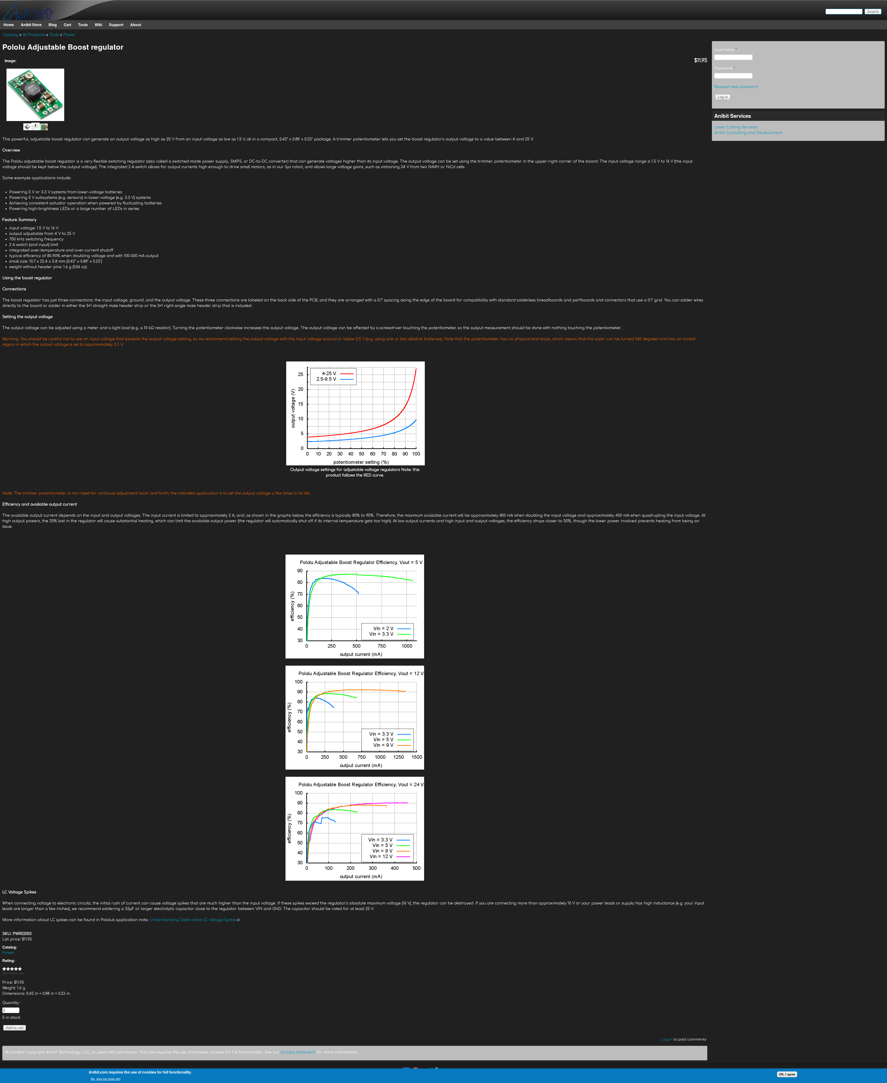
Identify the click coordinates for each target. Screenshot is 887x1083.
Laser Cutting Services (735, 127)
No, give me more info (105, 1078)
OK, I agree (787, 1074)
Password (724, 68)
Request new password (736, 87)
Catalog (10, 35)
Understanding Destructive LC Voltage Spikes (195, 920)
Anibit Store (31, 24)
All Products (34, 35)
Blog (53, 24)
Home (8, 24)
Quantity (11, 1003)
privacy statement (298, 1052)
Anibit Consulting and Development (748, 133)
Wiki (98, 24)
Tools (83, 24)
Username (725, 50)
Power (69, 35)
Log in (667, 1039)
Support (116, 24)
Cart (67, 24)
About (135, 24)
